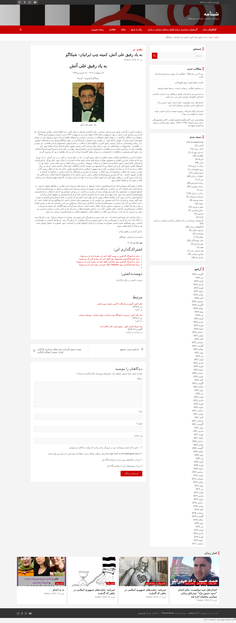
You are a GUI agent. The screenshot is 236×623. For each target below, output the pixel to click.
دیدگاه (139, 378)
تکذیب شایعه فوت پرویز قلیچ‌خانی (189, 82)
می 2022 (199, 393)
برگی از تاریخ (136, 29)
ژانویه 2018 (198, 540)
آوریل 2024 (198, 318)
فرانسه (200, 214)
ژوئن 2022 (198, 390)
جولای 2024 (198, 308)
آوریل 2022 (198, 397)
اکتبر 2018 (198, 509)
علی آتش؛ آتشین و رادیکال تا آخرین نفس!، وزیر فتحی (119, 304)
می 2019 (199, 489)
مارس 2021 (198, 431)
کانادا (201, 217)
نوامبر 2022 (198, 376)
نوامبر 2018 (198, 506)
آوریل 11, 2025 (160, 597)
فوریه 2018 (198, 537)
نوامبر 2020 (198, 444)
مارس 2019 (198, 496)
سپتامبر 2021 (197, 421)
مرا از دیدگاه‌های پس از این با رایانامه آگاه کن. (120, 460)
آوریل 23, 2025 (211, 600)
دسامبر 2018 (197, 502)
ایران (201, 162)
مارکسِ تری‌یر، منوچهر (129, 349)
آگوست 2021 (197, 424)
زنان (201, 190)
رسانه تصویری (97, 29)
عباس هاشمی (197, 210)
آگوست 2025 (197, 274)
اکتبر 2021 (198, 417)
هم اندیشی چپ (196, 251)
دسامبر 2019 (197, 472)
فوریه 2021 (198, 434)
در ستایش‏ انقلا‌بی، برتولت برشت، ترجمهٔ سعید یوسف (180, 88)
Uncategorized (196, 142)
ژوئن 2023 (198, 352)
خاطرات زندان (197, 176)
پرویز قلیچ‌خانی (197, 169)
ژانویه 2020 (198, 468)
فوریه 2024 (198, 325)
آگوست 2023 (197, 346)
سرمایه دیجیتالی (196, 196)
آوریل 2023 (198, 359)
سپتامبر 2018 (197, 513)
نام (140, 411)
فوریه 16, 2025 (109, 597)
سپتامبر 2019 (197, 479)
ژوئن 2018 (198, 523)
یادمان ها (199, 257)
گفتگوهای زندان (209, 29)
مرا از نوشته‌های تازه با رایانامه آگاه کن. (123, 466)
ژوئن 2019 (198, 485)
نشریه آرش (198, 244)
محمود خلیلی (197, 230)
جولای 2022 (198, 387)
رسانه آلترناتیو (197, 183)
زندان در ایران (197, 193)
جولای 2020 (198, 451)
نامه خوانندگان (197, 240)
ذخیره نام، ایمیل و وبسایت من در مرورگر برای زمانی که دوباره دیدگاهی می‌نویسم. (104, 447)
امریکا (200, 159)
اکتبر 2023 (198, 339)
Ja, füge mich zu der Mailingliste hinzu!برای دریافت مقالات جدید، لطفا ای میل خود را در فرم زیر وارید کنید (94, 453)
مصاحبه (200, 233)
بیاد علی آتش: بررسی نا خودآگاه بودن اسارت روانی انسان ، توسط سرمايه (110, 315)
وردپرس (141, 613)
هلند (201, 247)
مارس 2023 (198, 363)
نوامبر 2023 (198, 335)
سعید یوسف (198, 200)
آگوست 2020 (197, 448)
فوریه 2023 (198, 366)
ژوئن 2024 (198, 311)
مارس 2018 (198, 533)
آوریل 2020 (198, 462)
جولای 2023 (198, 349)
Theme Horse (168, 613)
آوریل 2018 (198, 530)
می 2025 (199, 277)
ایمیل (139, 423)
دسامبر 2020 (197, 441)
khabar (127, 60)
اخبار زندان (198, 149)
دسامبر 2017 (197, 543)
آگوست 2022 (197, 383)
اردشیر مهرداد (197, 152)
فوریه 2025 (198, 288)
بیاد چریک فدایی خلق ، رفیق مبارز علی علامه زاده (121, 326)
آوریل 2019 (198, 492)
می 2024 (199, 315)
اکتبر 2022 (198, 380)
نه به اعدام (58, 589)
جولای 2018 (198, 520)
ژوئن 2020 (198, 455)
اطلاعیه (112, 29)
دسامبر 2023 (197, 332)
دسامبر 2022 (197, 373)
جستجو (154, 56)
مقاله (123, 29)
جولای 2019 (198, 482)
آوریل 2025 (198, 281)
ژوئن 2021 (198, 427)
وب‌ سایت (138, 435)
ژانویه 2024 (198, 329)
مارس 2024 (198, 322)
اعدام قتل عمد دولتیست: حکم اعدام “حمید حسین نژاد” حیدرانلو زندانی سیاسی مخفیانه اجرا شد (197, 593)
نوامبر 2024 (198, 294)
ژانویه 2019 (198, 499)
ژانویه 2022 (198, 407)
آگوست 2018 (197, 516)
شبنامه (211, 13)
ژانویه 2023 (198, 369)
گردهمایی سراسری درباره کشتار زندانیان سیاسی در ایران (172, 29)
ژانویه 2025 (198, 291)
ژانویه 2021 (198, 438)
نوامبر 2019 (198, 475)
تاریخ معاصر (198, 173)
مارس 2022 (198, 400)
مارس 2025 (198, 284)
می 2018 (199, 526)
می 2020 (199, 458)
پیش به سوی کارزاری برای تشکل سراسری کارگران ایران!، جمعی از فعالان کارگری (59, 350)
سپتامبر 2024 (197, 301)
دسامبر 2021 (197, 410)
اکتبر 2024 (198, 298)
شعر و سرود (198, 207)
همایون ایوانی (197, 254)
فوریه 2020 (198, 465)
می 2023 (199, 356)
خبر (134, 50)
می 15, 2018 (137, 60)
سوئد (201, 203)
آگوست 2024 (197, 305)
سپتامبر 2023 (197, 342)
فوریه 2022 (198, 404)
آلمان (201, 145)
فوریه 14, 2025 (58, 593)
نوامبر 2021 (198, 414)
